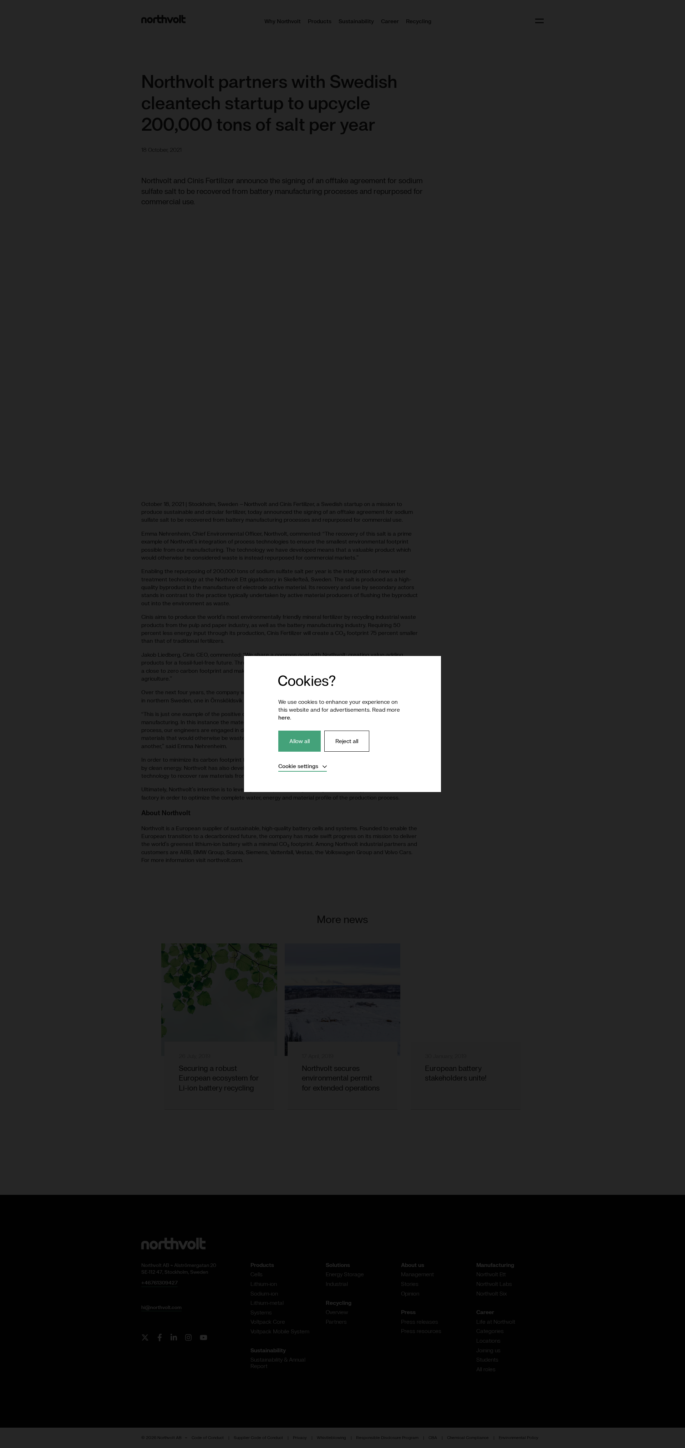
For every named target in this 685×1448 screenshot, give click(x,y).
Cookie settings (302, 766)
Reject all (346, 741)
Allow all (299, 741)
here (284, 717)
